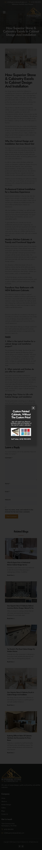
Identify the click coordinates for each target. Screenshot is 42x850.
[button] (33, 408)
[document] (21, 425)
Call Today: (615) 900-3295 (21, 439)
